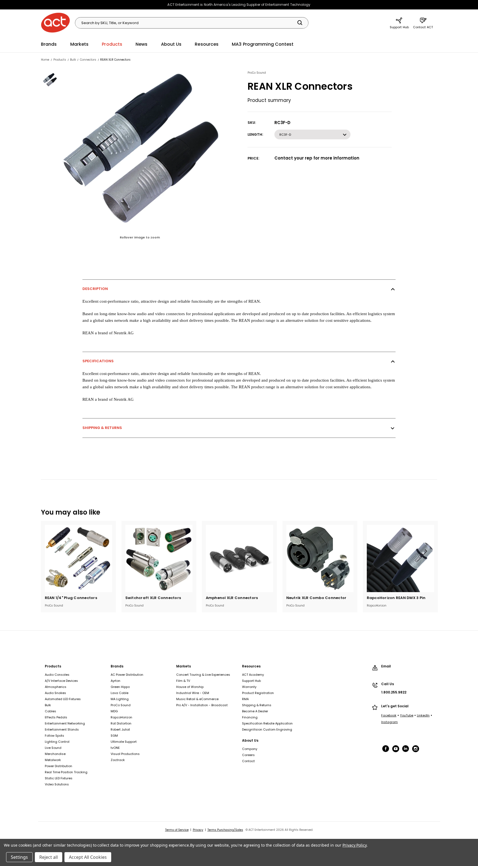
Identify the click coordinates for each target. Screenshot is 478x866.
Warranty (249, 687)
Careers (248, 755)
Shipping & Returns (102, 427)
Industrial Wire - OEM (192, 693)
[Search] (300, 22)
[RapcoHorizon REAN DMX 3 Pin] (400, 558)
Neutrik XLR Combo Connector (316, 597)
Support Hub (399, 27)
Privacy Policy (354, 845)
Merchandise (55, 754)
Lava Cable (119, 693)
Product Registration (258, 693)
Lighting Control (57, 741)
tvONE (115, 748)
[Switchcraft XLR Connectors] (159, 558)
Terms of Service (177, 830)
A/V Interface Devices (61, 681)
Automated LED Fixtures (63, 699)
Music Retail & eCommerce (197, 699)
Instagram (389, 722)
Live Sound (53, 748)
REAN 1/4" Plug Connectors (71, 597)
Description (95, 288)
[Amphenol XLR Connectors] (239, 558)
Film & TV (183, 681)
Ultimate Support (124, 741)
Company (249, 749)
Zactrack (118, 760)
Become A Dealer (255, 711)
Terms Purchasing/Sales (225, 830)
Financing (250, 717)
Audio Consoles (57, 674)
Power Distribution (58, 766)
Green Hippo (120, 687)
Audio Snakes (55, 693)
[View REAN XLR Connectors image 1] (50, 80)
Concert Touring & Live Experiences (203, 674)
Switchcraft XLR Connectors (153, 597)
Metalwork (53, 760)
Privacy (198, 830)
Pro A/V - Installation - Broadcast (202, 705)
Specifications (98, 361)
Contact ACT (423, 27)
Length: (255, 134)
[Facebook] (386, 748)
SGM (114, 735)
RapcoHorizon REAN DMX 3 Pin (396, 597)
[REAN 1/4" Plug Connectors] (78, 558)
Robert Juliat (120, 729)
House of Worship (190, 687)
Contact (248, 761)
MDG (114, 711)
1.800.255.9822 (393, 692)
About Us (171, 44)
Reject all (48, 857)
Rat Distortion (121, 723)
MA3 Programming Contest (262, 44)
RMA (245, 699)
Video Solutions (57, 784)
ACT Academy (253, 674)
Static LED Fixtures (58, 778)
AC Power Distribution (127, 674)
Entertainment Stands (62, 729)
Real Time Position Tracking (66, 772)
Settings (19, 857)
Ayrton (115, 681)
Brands (49, 44)
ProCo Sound (121, 705)
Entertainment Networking (65, 723)
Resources (207, 44)
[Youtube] (396, 748)
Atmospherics (55, 687)
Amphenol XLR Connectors (232, 597)
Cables (50, 711)
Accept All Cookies (88, 857)
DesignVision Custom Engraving (267, 729)
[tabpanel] (78, 566)
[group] (148, 158)
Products (112, 44)
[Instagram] (417, 749)
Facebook (388, 715)
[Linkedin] (406, 748)
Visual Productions (125, 754)
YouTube (406, 715)
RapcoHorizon (121, 717)
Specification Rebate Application (267, 723)
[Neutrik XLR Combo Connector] (320, 558)
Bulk (48, 705)
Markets (79, 44)
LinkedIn (423, 715)
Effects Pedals (56, 717)
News (141, 44)
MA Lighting (120, 699)
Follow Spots (54, 735)
